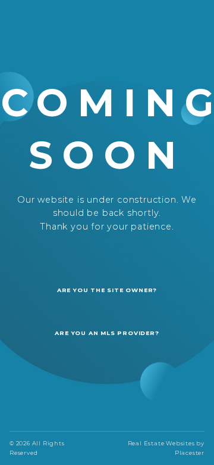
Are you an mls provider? (107, 333)
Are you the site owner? (107, 290)
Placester (189, 453)
